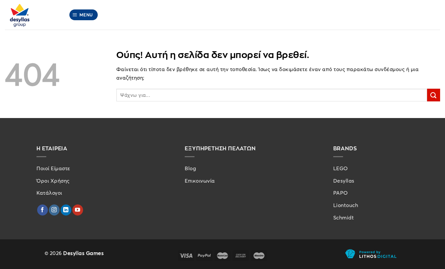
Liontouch (345, 205)
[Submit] (433, 95)
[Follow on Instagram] (54, 210)
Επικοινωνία (200, 180)
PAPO (340, 192)
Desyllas (343, 180)
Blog (190, 168)
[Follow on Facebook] (42, 210)
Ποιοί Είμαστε (53, 168)
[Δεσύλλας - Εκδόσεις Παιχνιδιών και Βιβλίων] (32, 15)
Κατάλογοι (49, 192)
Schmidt (343, 217)
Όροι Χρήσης (53, 180)
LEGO (340, 168)
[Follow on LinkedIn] (66, 210)
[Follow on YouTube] (77, 210)
